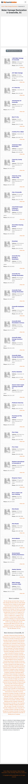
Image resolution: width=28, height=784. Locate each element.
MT (8, 622)
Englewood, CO (21, 612)
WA (10, 628)
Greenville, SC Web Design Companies (11, 666)
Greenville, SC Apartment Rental (11, 635)
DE (19, 613)
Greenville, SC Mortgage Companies (16, 698)
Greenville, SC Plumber (15, 637)
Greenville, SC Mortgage (9, 651)
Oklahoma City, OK (15, 623)
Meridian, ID (12, 618)
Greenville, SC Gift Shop (13, 648)
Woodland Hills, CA (8, 612)
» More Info (21, 67)
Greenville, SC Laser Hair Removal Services (14, 685)
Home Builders (13, 771)
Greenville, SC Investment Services (11, 680)
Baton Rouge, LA (6, 620)
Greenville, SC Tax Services (18, 656)
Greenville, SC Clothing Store (18, 667)
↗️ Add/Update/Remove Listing (14, 50)
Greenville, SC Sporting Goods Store (10, 658)
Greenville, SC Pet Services (17, 706)
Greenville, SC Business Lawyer (9, 687)
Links (9, 772)
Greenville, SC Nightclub (11, 646)
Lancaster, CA (21, 607)
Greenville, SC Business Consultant (16, 653)
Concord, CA (15, 607)
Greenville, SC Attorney (19, 661)
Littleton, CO (6, 613)
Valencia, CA (21, 610)
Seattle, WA (18, 626)
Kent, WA (13, 626)
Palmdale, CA (13, 609)
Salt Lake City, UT (20, 625)
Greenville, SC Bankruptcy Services (16, 638)
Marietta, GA (20, 617)
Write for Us (18, 772)
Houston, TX (13, 625)
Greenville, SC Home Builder (9, 699)
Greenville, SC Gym (8, 696)
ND (21, 622)
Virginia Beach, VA (6, 626)
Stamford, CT (13, 613)
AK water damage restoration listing (11, 601)
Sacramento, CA (8, 610)
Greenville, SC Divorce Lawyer (12, 690)
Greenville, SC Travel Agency (13, 675)
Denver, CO (14, 612)
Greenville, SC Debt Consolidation (17, 649)
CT (17, 613)
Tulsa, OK (22, 623)
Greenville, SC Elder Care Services (11, 641)
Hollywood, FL (12, 615)
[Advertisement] (14, 31)
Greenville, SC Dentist (7, 640)
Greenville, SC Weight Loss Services (15, 678)
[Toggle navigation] (25, 2)
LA (11, 620)
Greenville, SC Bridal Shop (13, 712)
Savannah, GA (7, 618)
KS (23, 618)
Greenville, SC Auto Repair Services (16, 664)
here (20, 628)
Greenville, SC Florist (8, 674)
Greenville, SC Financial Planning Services (16, 695)
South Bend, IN (19, 618)
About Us (24, 772)
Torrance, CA (15, 610)
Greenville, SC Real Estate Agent (16, 672)
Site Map (13, 772)
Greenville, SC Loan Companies (17, 703)
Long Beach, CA (6, 609)
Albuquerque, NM (7, 623)
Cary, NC (11, 622)
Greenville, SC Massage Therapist (11, 704)
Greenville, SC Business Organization (16, 683)
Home (2, 6)
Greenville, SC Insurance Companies (10, 654)
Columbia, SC (7, 625)
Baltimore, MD (16, 620)
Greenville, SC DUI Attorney (18, 640)
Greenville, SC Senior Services (18, 643)
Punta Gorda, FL (13, 617)
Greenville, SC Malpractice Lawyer (10, 707)
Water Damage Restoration (11, 6)
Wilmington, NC (17, 622)
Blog (8, 771)
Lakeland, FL (18, 615)
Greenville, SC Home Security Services (11, 645)
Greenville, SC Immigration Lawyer (11, 669)
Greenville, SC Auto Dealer (8, 662)
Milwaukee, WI (15, 628)
